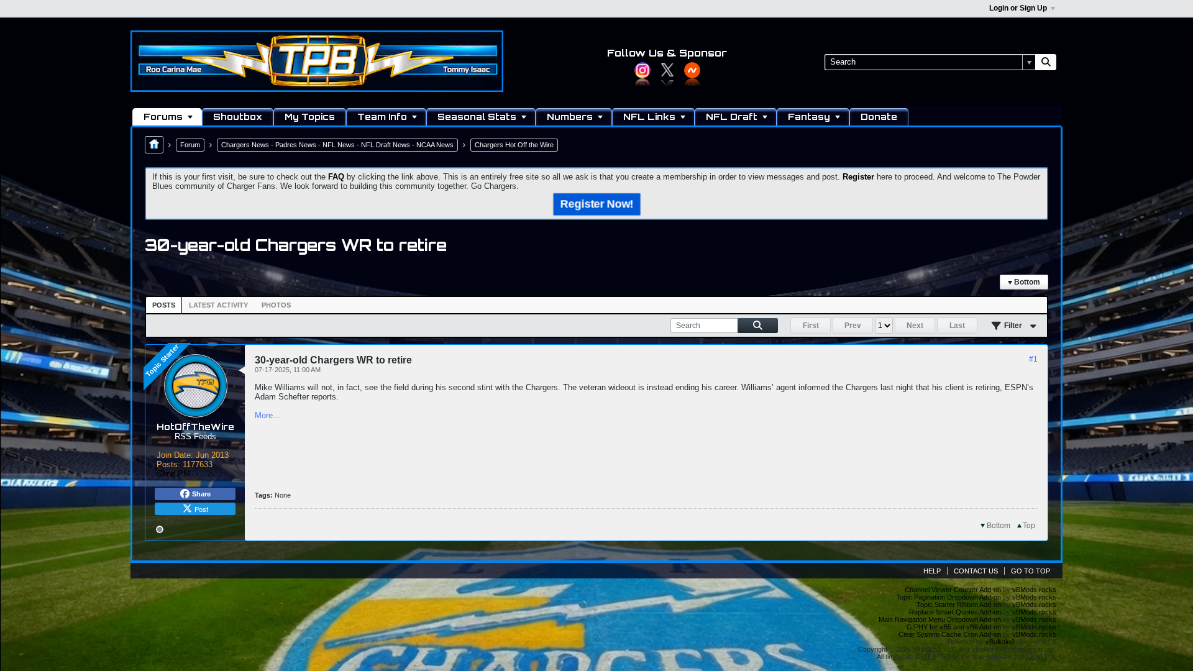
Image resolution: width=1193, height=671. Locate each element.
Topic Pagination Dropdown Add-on (948, 597)
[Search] (1045, 62)
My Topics (310, 116)
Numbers (570, 116)
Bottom (1026, 282)
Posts (163, 305)
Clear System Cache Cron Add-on (949, 634)
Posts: (168, 464)
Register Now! (596, 204)
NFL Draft (731, 116)
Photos (276, 305)
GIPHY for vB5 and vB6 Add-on (954, 627)
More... (267, 415)
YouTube (692, 70)
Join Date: (175, 455)
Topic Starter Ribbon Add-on (958, 604)
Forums (163, 116)
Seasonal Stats (476, 116)
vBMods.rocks (1034, 589)
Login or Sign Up (1018, 8)
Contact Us (976, 571)
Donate (879, 116)
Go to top (1030, 571)
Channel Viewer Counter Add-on (953, 589)
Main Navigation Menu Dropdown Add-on (940, 619)
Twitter (667, 70)
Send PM (173, 473)
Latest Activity (218, 305)
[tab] (163, 305)
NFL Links (649, 116)
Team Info (382, 116)
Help (932, 571)
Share (201, 494)
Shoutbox (237, 116)
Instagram (642, 70)
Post (201, 509)
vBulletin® (1000, 642)
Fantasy (809, 116)
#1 (1033, 359)
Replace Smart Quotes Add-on (955, 612)
